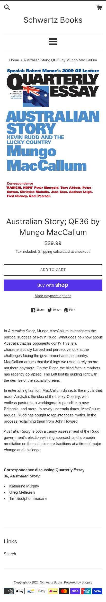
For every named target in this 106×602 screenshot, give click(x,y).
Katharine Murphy (24, 486)
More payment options (53, 296)
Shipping (45, 251)
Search (10, 554)
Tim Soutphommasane (28, 498)
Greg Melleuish (22, 492)
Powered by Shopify (78, 582)
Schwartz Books (53, 19)
